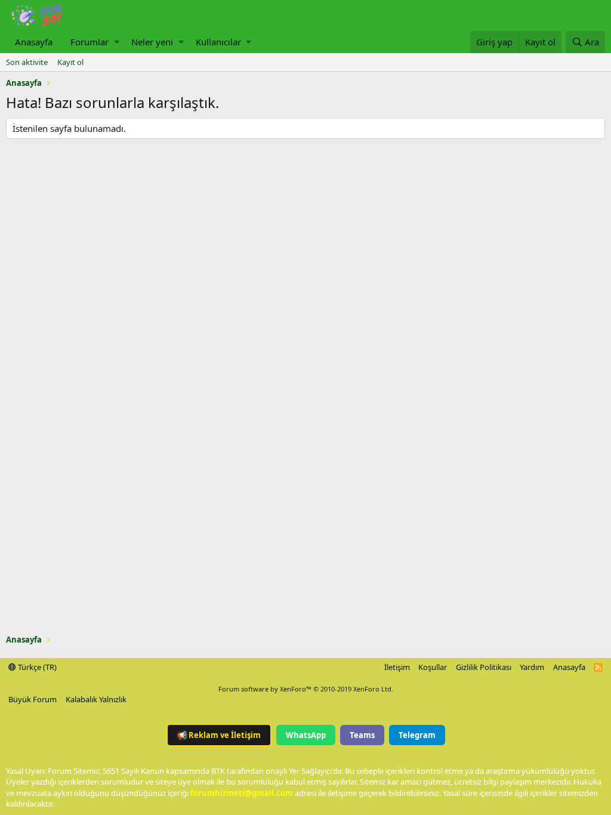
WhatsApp (306, 735)
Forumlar (89, 42)
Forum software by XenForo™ (305, 688)
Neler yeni (152, 42)
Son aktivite (27, 62)
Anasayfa (34, 42)
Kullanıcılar (218, 42)
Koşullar (432, 667)
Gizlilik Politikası (483, 667)
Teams (362, 735)
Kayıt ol (70, 62)
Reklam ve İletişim (219, 735)
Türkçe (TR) (36, 667)
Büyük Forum (32, 699)
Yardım (532, 667)
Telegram (417, 735)
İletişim (397, 667)
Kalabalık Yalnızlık (96, 699)
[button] (116, 42)
